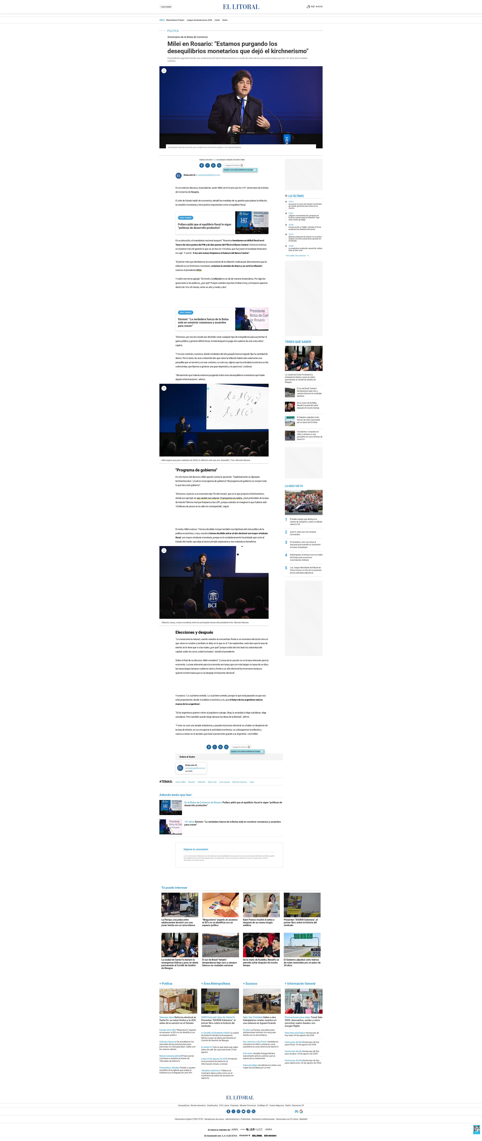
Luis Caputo (224, 782)
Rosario (195, 192)
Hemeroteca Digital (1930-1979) (189, 1119)
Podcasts (234, 1105)
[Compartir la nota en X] (207, 165)
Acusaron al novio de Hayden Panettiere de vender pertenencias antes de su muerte (305, 205)
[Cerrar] (254, 170)
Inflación (201, 782)
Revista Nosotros (198, 1105)
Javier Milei (180, 782)
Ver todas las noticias (296, 255)
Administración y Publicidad (237, 1119)
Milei (198, 270)
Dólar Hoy (212, 782)
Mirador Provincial (248, 1105)
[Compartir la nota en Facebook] (202, 165)
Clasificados (212, 1105)
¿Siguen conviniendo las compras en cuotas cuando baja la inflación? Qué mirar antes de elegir (304, 216)
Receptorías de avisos (214, 1119)
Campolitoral (183, 1105)
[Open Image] (163, 70)
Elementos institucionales (263, 1119)
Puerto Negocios (276, 1105)
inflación (217, 278)
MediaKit (303, 1119)
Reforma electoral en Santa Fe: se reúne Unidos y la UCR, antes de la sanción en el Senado (305, 237)
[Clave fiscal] (476, 1133)
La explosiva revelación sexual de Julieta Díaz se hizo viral (305, 248)
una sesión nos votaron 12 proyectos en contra (219, 498)
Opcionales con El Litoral (287, 1119)
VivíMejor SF (262, 1105)
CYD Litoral (224, 1105)
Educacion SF (298, 1105)
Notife (288, 1105)
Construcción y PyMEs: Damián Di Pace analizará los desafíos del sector (305, 227)
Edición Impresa (239, 782)
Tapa (251, 782)
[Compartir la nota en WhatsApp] (213, 165)
